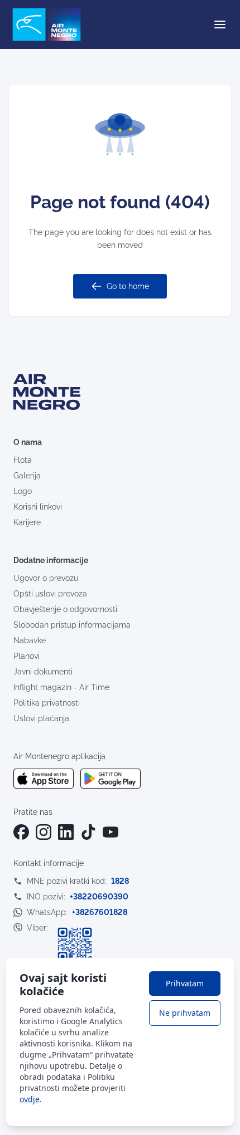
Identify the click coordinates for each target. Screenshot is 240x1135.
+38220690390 (99, 896)
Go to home (128, 286)
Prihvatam (185, 983)
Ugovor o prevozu (45, 578)
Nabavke (29, 640)
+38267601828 (99, 912)
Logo (22, 491)
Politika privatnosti (46, 702)
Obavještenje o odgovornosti (65, 609)
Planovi (26, 656)
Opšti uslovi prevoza (50, 593)
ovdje (30, 1099)
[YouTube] (110, 832)
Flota (22, 460)
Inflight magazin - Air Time (61, 687)
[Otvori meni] (220, 24)
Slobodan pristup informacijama (72, 624)
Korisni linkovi (37, 506)
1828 (120, 881)
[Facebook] (21, 832)
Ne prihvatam (184, 1012)
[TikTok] (88, 832)
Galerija (27, 475)
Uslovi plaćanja (41, 718)
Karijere (27, 522)
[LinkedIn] (66, 832)
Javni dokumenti (43, 671)
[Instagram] (43, 832)
